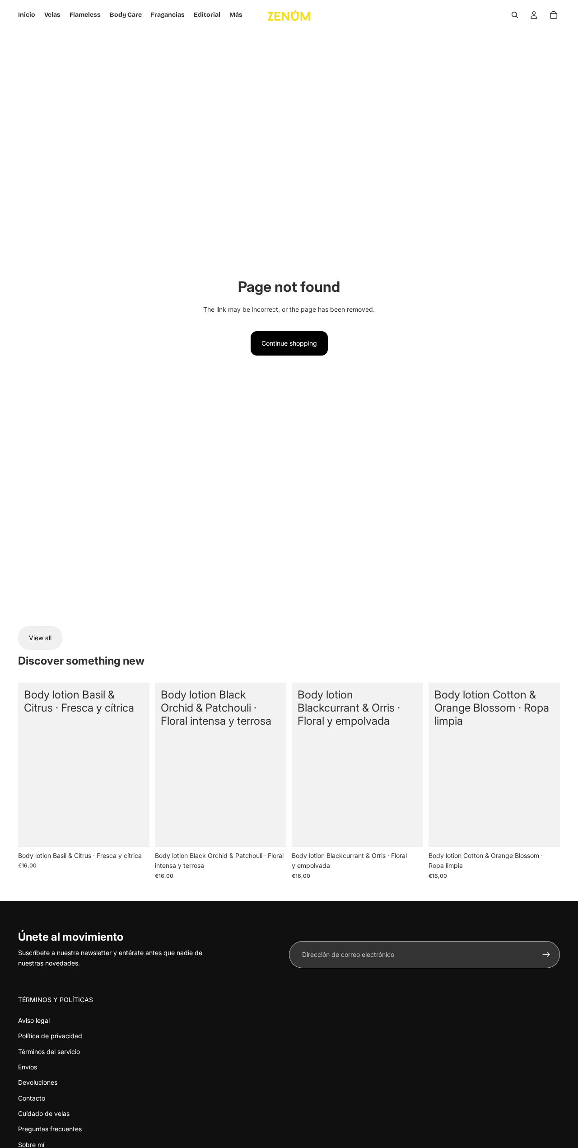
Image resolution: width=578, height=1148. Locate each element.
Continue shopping (289, 343)
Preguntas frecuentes (50, 1129)
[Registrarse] (546, 954)
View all (40, 638)
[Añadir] (135, 833)
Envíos (27, 1067)
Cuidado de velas (44, 1113)
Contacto (31, 1098)
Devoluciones (37, 1082)
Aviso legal (34, 1020)
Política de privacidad (50, 1036)
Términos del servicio (49, 1051)
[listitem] (236, 15)
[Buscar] (515, 15)
